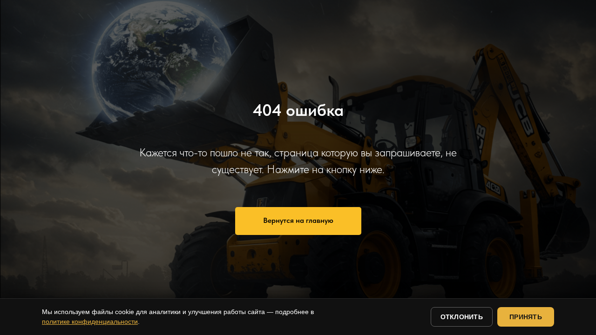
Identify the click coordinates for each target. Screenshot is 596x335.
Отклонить (461, 317)
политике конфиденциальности (90, 321)
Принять (525, 317)
